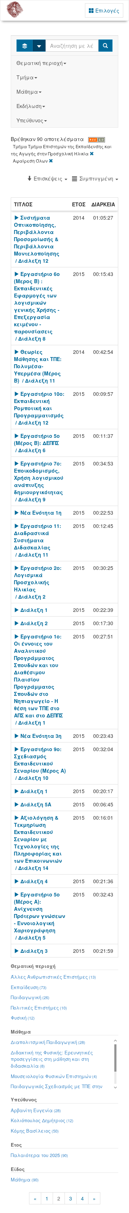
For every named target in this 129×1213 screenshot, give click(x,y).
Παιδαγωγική (30, 997)
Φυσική (23, 1017)
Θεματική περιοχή (39, 62)
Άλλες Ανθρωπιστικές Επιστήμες (53, 976)
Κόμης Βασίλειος (35, 1130)
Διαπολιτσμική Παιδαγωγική (48, 1042)
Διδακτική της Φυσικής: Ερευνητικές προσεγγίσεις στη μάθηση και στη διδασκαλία (52, 1059)
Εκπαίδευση (29, 987)
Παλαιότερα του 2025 (39, 1155)
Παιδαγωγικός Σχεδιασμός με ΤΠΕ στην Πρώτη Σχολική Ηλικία (56, 1089)
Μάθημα (27, 91)
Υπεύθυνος (29, 120)
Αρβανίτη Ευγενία (36, 1110)
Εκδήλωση (29, 105)
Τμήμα (25, 77)
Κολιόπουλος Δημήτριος (42, 1120)
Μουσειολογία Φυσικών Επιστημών (54, 1076)
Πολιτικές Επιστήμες (39, 1007)
